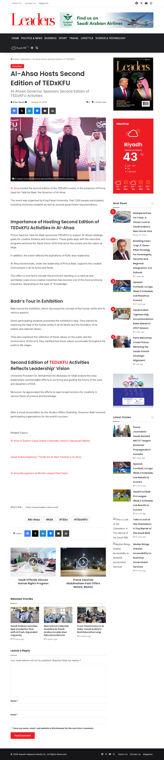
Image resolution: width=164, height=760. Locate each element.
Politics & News (31, 38)
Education (26, 59)
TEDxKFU (58, 362)
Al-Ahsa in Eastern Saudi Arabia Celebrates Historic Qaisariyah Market (50, 440)
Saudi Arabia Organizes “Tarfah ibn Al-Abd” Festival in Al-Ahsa (46, 456)
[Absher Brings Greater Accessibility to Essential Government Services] (122, 555)
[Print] (52, 111)
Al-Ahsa (15, 188)
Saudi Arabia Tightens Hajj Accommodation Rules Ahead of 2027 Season (143, 319)
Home (15, 38)
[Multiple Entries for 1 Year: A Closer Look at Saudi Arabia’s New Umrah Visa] (122, 217)
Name (14, 701)
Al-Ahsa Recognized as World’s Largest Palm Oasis (39, 473)
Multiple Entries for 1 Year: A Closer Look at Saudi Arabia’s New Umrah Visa (142, 222)
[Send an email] (26, 102)
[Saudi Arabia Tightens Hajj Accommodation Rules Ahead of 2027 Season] (122, 314)
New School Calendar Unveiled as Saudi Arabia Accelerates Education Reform (56, 630)
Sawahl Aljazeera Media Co (32, 754)
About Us (17, 3)
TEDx (64, 519)
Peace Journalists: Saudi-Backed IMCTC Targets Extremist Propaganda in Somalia (142, 441)
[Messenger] (37, 111)
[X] (22, 111)
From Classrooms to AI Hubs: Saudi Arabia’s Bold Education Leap (90, 629)
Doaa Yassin (18, 102)
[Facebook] (14, 111)
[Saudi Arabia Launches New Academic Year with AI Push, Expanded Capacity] (25, 615)
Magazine (43, 3)
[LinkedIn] (29, 111)
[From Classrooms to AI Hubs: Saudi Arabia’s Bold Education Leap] (91, 615)
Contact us (30, 3)
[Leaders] (33, 19)
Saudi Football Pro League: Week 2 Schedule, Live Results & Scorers (143, 500)
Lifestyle (87, 38)
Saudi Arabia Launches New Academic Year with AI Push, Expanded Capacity (24, 630)
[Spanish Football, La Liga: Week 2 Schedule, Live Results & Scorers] (122, 286)
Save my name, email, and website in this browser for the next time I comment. (53, 728)
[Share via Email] (45, 111)
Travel (74, 38)
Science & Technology (110, 38)
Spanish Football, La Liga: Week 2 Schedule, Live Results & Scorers (143, 291)
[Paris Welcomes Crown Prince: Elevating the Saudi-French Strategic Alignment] (122, 342)
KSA (50, 519)
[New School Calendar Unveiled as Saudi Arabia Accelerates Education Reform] (58, 615)
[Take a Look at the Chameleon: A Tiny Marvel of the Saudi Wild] (122, 528)
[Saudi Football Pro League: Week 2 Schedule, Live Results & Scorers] (122, 495)
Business (51, 38)
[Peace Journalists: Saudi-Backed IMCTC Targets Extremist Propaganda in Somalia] (122, 431)
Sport (63, 38)
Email (14, 714)
